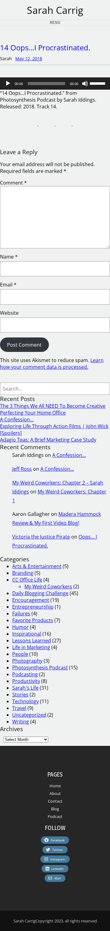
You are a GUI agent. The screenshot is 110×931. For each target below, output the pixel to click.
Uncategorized (29, 714)
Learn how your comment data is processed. (52, 363)
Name (9, 256)
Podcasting (25, 674)
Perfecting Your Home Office (33, 412)
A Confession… (17, 419)
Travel (19, 708)
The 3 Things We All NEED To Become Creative (52, 406)
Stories (20, 694)
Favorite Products (32, 620)
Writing (20, 721)
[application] (55, 83)
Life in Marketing (31, 647)
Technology (25, 701)
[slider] (98, 82)
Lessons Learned (31, 640)
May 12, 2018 (28, 58)
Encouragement (30, 600)
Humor (20, 627)
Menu (55, 22)
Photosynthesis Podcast (40, 667)
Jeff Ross (22, 469)
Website (9, 313)
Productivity (26, 681)
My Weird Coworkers (48, 586)
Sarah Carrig (55, 10)
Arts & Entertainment (36, 566)
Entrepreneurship (32, 606)
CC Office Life (27, 579)
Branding (22, 573)
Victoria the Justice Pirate (41, 536)
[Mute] (85, 83)
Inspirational (26, 633)
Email (8, 284)
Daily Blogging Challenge (40, 593)
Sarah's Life (25, 687)
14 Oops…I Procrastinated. (45, 47)
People (20, 654)
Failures (21, 613)
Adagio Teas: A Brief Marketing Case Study (48, 439)
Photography (27, 660)
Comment (13, 182)
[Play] (8, 83)
